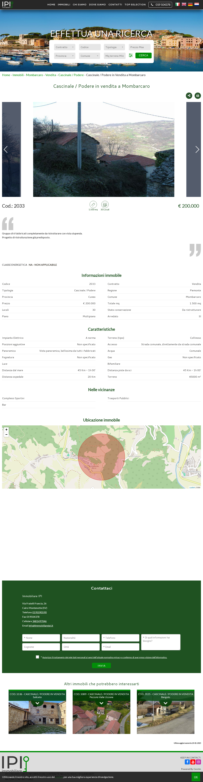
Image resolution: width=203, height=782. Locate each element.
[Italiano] (177, 4)
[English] (184, 4)
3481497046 (39, 621)
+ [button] (6, 430)
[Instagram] (198, 761)
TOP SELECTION (135, 4)
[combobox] (64, 47)
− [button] (6, 434)
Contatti (115, 4)
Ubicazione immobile (101, 419)
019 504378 (163, 4)
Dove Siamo (97, 4)
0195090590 (39, 612)
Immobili (64, 4)
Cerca (143, 55)
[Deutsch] (190, 4)
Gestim (197, 769)
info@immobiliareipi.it (41, 625)
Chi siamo (79, 4)
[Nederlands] (196, 4)
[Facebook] (187, 761)
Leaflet (192, 487)
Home (51, 4)
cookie (59, 776)
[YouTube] (192, 761)
